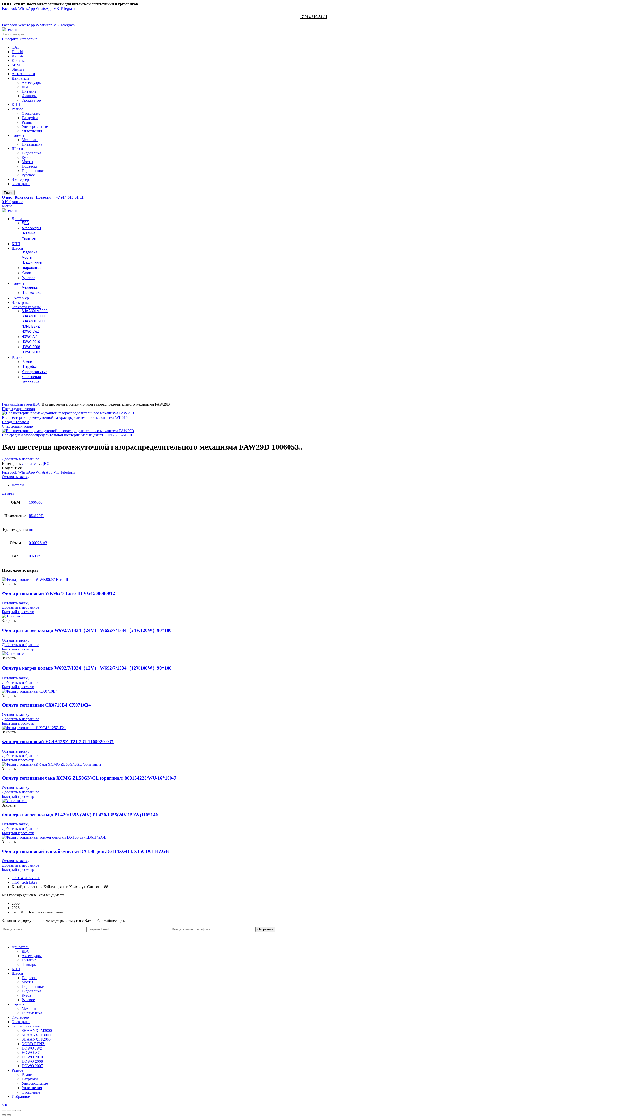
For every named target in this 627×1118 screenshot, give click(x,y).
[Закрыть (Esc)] (4, 1110)
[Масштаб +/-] (19, 1110)
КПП (16, 105)
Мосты (27, 162)
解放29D (36, 516)
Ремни (27, 122)
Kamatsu (18, 56)
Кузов (26, 157)
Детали (18, 485)
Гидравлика (31, 153)
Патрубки (30, 118)
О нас (7, 197)
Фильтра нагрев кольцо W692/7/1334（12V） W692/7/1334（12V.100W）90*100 (87, 668)
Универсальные (35, 127)
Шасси (17, 149)
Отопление (31, 113)
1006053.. (37, 502)
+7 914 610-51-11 (313, 17)
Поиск (8, 192)
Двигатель (20, 78)
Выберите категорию (19, 39)
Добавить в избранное (20, 459)
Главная (8, 404)
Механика (30, 140)
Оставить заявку (15, 477)
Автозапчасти (23, 74)
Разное (17, 109)
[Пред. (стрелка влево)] (4, 1115)
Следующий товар (17, 426)
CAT (15, 47)
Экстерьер (20, 179)
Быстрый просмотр (18, 612)
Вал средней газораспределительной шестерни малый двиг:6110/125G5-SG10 (67, 435)
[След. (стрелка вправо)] (9, 1115)
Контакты (24, 197)
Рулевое (28, 175)
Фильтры (29, 96)
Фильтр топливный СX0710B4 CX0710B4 (46, 704)
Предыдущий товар (18, 409)
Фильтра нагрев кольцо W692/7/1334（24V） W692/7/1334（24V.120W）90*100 (87, 630)
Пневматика (32, 144)
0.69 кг (34, 556)
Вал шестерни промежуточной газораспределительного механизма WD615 (65, 417)
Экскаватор (31, 100)
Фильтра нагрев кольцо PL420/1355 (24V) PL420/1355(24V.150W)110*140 (80, 814)
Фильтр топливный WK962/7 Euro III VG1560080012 (58, 593)
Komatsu (19, 60)
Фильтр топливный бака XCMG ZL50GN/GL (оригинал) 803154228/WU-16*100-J (89, 778)
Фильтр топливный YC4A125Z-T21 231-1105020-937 (58, 741)
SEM (16, 65)
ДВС (26, 87)
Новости (43, 197)
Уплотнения (32, 131)
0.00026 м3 (38, 543)
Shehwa (18, 69)
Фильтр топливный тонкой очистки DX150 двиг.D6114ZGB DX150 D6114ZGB (85, 851)
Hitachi (17, 52)
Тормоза (18, 135)
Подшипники (33, 171)
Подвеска (29, 166)
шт (31, 529)
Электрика (21, 184)
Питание (29, 91)
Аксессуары (32, 82)
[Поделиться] (9, 1110)
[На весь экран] (14, 1110)
